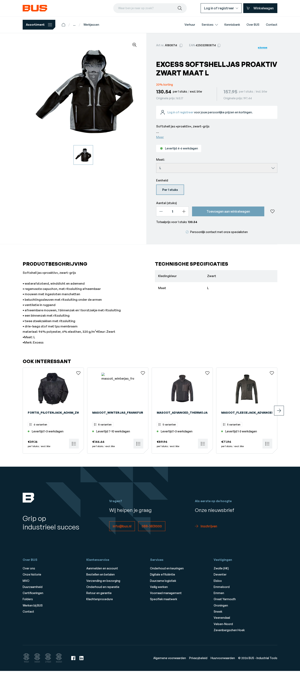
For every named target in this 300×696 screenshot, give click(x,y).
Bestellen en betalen (100, 574)
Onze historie (32, 574)
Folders (28, 599)
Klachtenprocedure (99, 599)
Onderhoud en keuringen (167, 568)
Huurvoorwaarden (223, 658)
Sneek (218, 611)
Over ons (29, 568)
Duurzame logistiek (163, 580)
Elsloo (218, 580)
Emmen (219, 593)
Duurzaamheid (32, 587)
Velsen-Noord (223, 624)
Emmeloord (222, 587)
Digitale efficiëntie (162, 574)
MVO (26, 580)
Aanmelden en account (102, 568)
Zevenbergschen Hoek (229, 630)
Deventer (220, 574)
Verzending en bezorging (103, 580)
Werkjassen (91, 24)
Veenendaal (222, 617)
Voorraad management (166, 593)
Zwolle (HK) (221, 568)
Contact (28, 611)
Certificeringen (33, 593)
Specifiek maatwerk (163, 599)
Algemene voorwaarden (169, 658)
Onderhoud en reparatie (102, 587)
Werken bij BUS (33, 605)
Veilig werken (159, 587)
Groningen (221, 605)
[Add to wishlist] (272, 211)
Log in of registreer (180, 112)
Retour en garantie (99, 593)
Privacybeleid (198, 658)
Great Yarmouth (225, 599)
